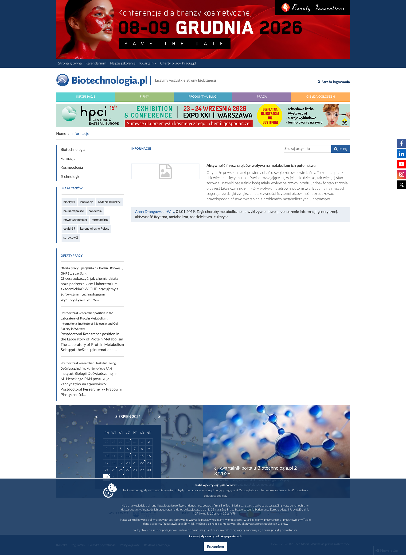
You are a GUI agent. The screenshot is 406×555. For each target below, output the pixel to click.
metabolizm (178, 217)
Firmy (144, 96)
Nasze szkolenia (123, 63)
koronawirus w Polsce (94, 228)
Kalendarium (96, 63)
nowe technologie (75, 219)
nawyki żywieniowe (259, 212)
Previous (98, 416)
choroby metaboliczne (223, 212)
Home (61, 134)
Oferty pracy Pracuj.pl (178, 63)
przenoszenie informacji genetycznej (307, 212)
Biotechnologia (73, 150)
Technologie (70, 177)
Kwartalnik (147, 63)
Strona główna (70, 63)
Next (157, 416)
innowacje (86, 202)
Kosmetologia (72, 167)
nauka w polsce (73, 211)
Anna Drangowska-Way (154, 212)
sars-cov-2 (70, 237)
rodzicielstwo (201, 217)
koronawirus (100, 219)
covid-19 (69, 228)
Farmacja (68, 158)
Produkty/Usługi (203, 96)
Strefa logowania (335, 82)
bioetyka (69, 202)
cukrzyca (221, 217)
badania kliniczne (109, 202)
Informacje (85, 96)
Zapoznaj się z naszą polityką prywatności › (215, 536)
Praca (262, 96)
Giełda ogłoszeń (320, 96)
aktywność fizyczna (151, 217)
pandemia (95, 211)
